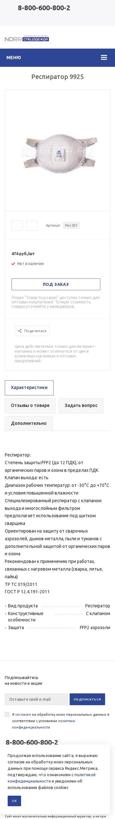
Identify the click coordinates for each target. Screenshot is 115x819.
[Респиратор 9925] (57, 204)
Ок (14, 801)
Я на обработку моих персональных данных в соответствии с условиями (60, 721)
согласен (23, 714)
